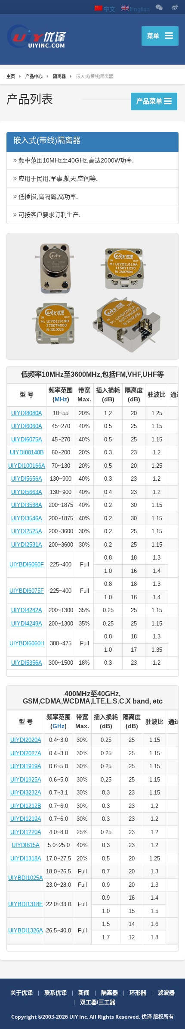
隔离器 (109, 992)
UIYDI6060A (26, 426)
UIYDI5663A (26, 492)
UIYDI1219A (25, 819)
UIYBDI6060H (26, 643)
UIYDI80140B (27, 452)
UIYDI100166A (26, 466)
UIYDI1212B (25, 806)
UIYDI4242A (26, 610)
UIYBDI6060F (26, 564)
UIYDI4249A (26, 623)
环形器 (138, 992)
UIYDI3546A (26, 518)
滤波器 (166, 992)
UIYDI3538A (26, 505)
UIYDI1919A (25, 766)
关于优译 (21, 992)
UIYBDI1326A (25, 930)
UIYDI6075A (26, 439)
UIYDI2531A (26, 544)
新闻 (83, 992)
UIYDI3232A (25, 792)
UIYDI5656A (26, 478)
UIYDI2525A (26, 531)
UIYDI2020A (25, 740)
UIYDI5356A (26, 663)
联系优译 (55, 992)
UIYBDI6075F (26, 591)
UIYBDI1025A (25, 878)
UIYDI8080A (26, 413)
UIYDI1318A (25, 858)
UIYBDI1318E (25, 904)
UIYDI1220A (25, 832)
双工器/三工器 (97, 1002)
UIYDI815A (26, 845)
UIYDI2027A (25, 753)
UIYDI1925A (25, 779)
